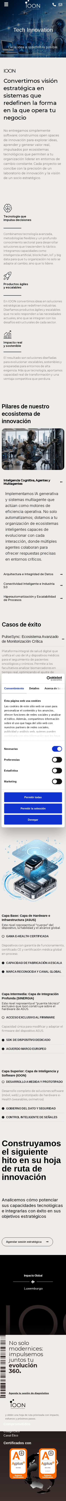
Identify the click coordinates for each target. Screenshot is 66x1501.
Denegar (33, 819)
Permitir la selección (33, 808)
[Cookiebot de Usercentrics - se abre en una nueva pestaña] (47, 678)
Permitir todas (33, 797)
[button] (6, 4)
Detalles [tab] (34, 688)
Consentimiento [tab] (14, 688)
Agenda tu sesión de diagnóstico (29, 1393)
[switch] (57, 759)
